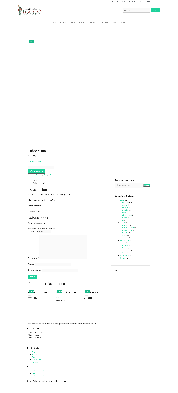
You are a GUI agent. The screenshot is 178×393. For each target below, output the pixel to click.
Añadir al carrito (36, 171)
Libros (54, 22)
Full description (33, 161)
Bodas (124, 248)
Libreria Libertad (61, 381)
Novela (124, 218)
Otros (124, 235)
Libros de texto (127, 215)
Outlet (81, 22)
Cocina (124, 205)
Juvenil (124, 212)
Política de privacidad (38, 371)
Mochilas (125, 233)
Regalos (73, 22)
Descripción (37, 180)
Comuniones (92, 22)
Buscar (146, 185)
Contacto (123, 22)
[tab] (70, 180)
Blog (114, 22)
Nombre (31, 264)
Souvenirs (123, 258)
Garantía (34, 373)
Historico (125, 207)
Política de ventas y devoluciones (42, 376)
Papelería (63, 22)
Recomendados (125, 240)
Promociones (124, 238)
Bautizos (125, 245)
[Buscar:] (137, 10)
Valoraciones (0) (39, 183)
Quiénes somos (37, 359)
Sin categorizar (124, 255)
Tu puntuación (33, 231)
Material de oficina (128, 228)
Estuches (125, 225)
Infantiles (39, 175)
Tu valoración (33, 258)
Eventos (34, 354)
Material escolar (127, 230)
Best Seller (125, 202)
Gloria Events (104, 22)
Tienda (34, 352)
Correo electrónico (35, 270)
